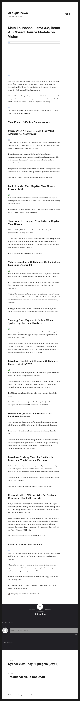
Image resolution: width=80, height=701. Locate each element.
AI (38, 594)
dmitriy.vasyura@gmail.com (19, 594)
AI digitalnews (18, 13)
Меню (67, 14)
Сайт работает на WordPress (26, 695)
